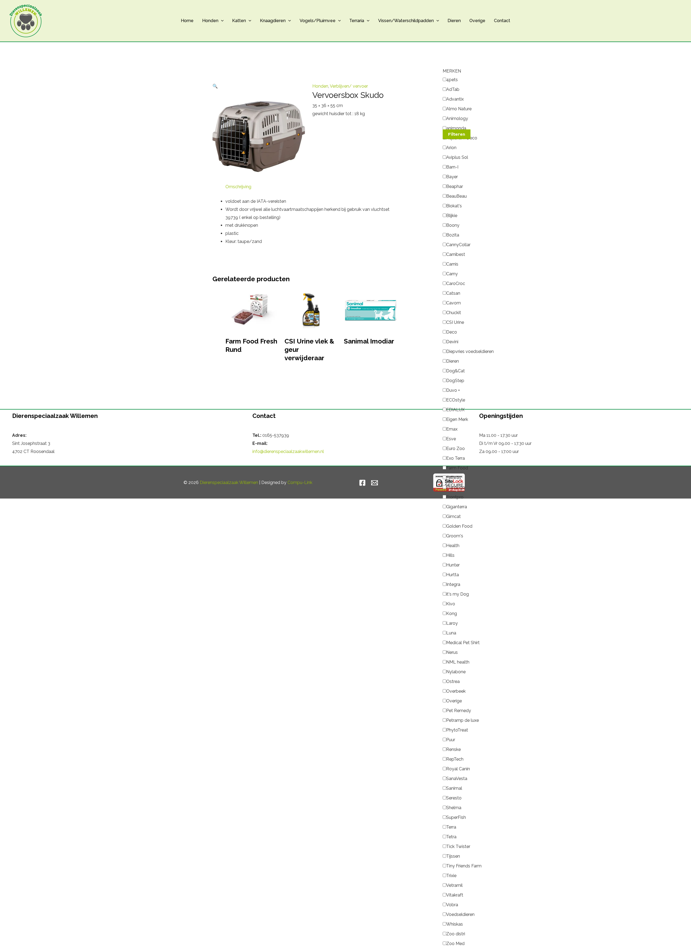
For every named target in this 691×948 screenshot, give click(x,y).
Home (187, 20)
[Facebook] (362, 482)
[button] (221, 20)
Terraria (356, 20)
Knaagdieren (273, 20)
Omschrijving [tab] (238, 186)
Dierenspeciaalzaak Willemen (229, 482)
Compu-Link (299, 482)
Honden (210, 20)
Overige (477, 20)
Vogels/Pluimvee (318, 20)
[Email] (374, 482)
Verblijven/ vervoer (349, 86)
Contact (502, 20)
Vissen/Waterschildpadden (406, 20)
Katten (239, 20)
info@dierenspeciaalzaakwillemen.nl (288, 451)
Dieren (454, 20)
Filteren (456, 134)
